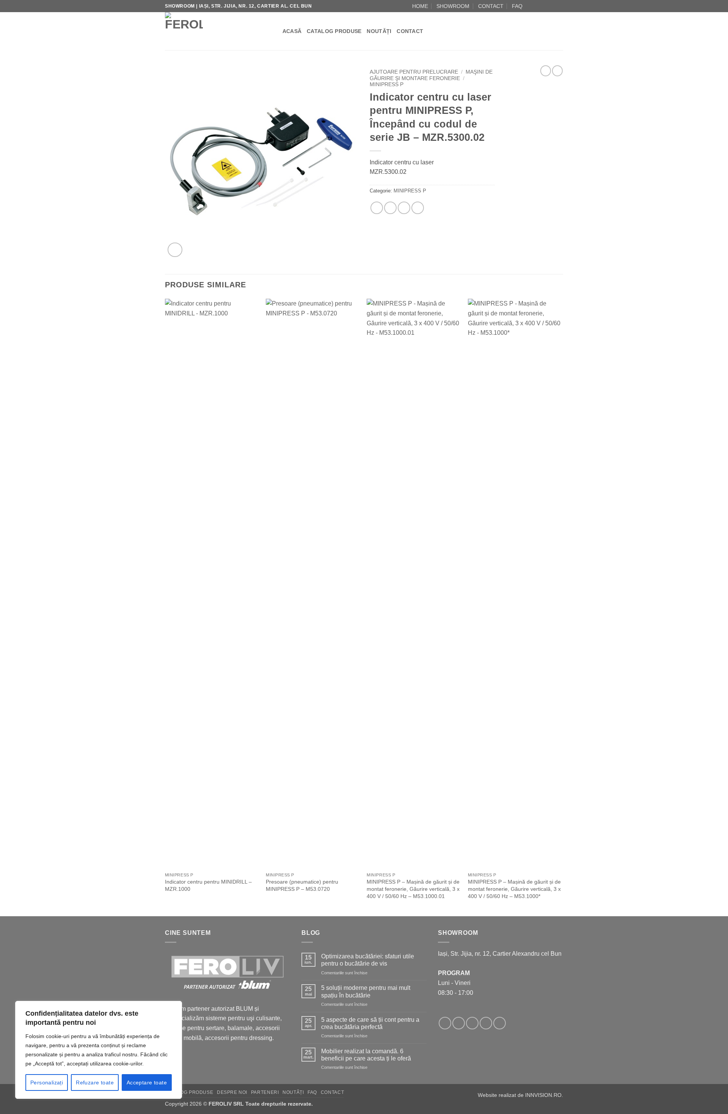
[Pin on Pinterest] (404, 208)
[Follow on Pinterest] (499, 1023)
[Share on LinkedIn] (417, 208)
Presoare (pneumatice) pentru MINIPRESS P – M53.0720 (302, 885)
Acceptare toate (147, 1082)
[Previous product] (557, 70)
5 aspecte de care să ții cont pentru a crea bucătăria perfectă (370, 1023)
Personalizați (46, 1082)
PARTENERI (265, 1092)
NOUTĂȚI (379, 31)
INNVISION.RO (543, 1095)
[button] (175, 250)
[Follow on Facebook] (530, 6)
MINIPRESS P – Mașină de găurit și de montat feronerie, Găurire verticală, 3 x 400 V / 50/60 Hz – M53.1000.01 (413, 889)
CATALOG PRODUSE (334, 31)
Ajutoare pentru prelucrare (414, 72)
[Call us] (552, 6)
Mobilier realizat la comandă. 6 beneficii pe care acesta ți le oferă (366, 1055)
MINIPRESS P (386, 84)
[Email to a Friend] (390, 208)
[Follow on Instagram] (537, 6)
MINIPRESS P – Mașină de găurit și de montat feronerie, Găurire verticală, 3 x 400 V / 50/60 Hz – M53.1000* (514, 889)
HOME (420, 6)
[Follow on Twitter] (472, 1023)
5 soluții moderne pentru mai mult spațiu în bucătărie (365, 991)
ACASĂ (291, 31)
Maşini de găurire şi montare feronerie (431, 75)
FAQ (517, 6)
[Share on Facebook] (376, 208)
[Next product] (545, 70)
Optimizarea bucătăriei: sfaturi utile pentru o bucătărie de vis (367, 960)
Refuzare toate (95, 1082)
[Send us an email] (545, 6)
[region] (98, 1050)
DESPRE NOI (232, 1092)
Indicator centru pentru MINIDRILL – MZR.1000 (208, 885)
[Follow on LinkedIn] (559, 6)
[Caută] (274, 31)
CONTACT (491, 6)
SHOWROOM (452, 6)
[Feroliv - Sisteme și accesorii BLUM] (212, 31)
